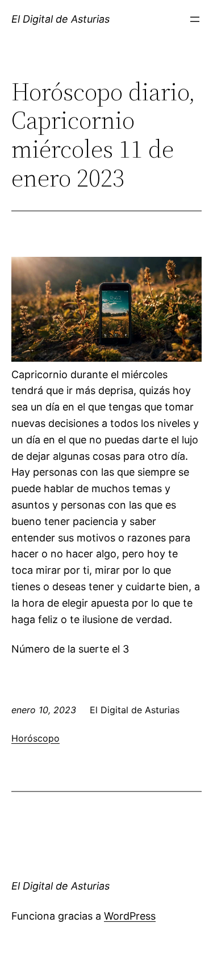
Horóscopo (35, 738)
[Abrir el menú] (195, 19)
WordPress (130, 916)
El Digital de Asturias (60, 19)
